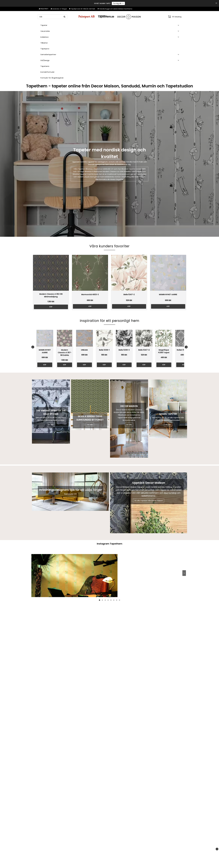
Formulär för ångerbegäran (52, 78)
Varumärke (45, 31)
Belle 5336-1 (104, 350)
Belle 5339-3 (124, 350)
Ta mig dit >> (118, 3)
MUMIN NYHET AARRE (168, 294)
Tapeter (43, 25)
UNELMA (84, 350)
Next (186, 347)
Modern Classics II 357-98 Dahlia (64, 352)
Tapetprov (44, 49)
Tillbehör (44, 43)
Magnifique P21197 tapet (163, 351)
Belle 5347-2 (129, 294)
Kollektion (44, 37)
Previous (32, 347)
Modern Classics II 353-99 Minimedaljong (51, 295)
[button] (174, 17)
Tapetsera (44, 66)
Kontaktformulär (47, 72)
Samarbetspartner (48, 54)
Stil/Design (45, 60)
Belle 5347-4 (144, 350)
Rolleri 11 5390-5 (184, 350)
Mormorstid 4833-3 (90, 294)
